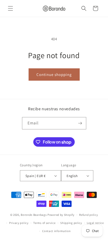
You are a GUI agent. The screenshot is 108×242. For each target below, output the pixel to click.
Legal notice (95, 223)
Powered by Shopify (60, 215)
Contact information (56, 231)
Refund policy (88, 215)
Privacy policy (19, 223)
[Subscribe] (80, 123)
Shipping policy (71, 223)
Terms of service (44, 223)
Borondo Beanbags (34, 215)
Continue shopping (54, 74)
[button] (10, 8)
